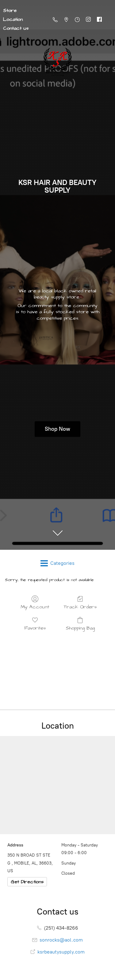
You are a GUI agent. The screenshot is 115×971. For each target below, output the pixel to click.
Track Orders (80, 606)
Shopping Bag (80, 628)
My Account (35, 606)
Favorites (35, 628)
